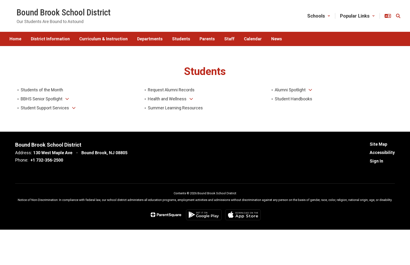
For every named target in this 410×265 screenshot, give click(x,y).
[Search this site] (398, 16)
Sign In (376, 160)
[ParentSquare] (165, 214)
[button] (318, 16)
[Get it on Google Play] (204, 214)
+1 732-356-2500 (46, 160)
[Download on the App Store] (243, 214)
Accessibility (382, 152)
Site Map (378, 144)
